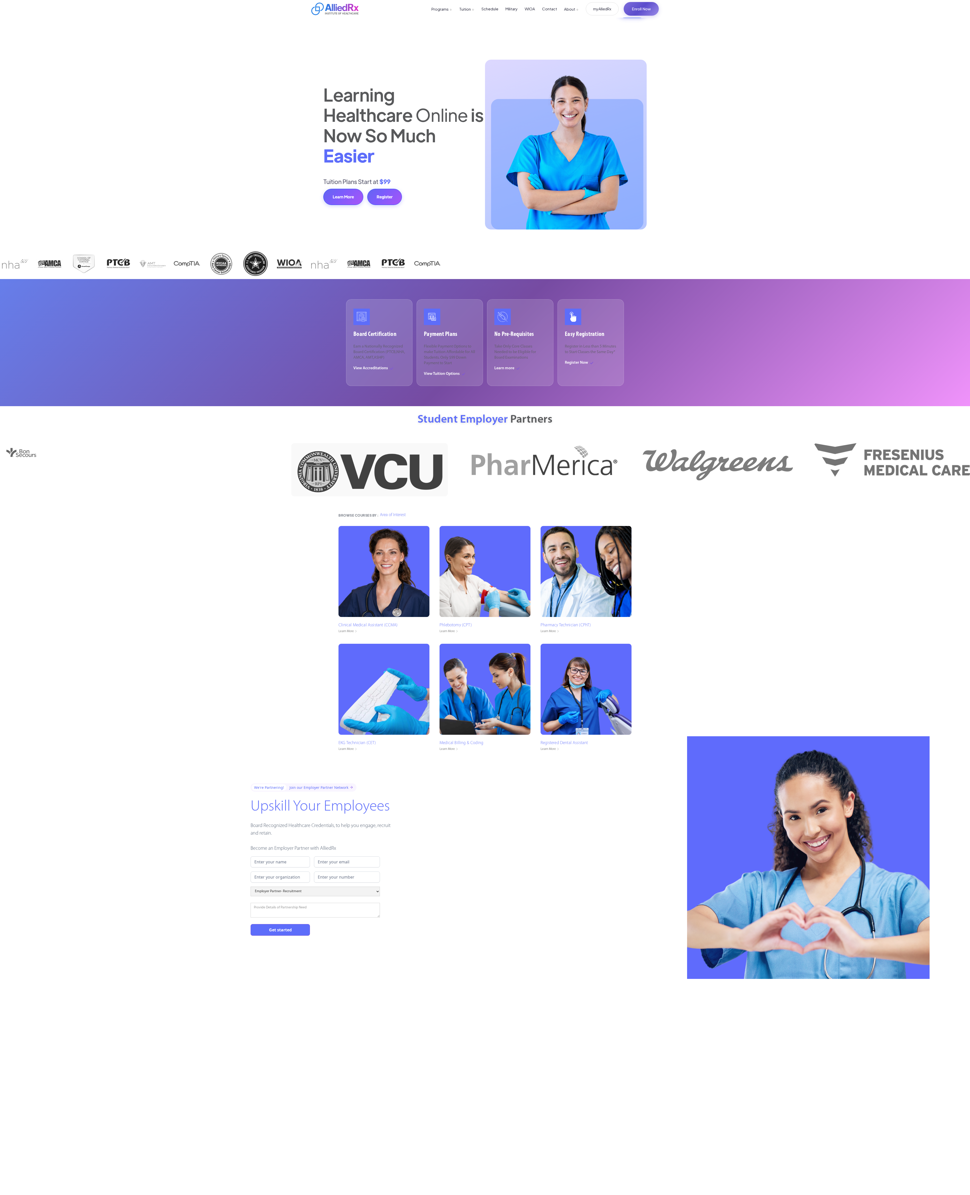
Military (511, 8)
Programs (441, 9)
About (571, 9)
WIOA (530, 8)
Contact (549, 8)
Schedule (489, 8)
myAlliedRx (602, 9)
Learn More (343, 196)
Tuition (466, 9)
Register (385, 196)
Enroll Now (641, 8)
